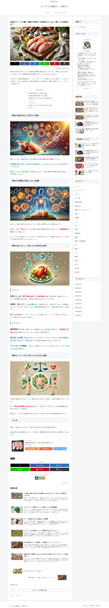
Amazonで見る (32, 448)
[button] (64, 63)
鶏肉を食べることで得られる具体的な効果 (40, 98)
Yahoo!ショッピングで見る (59, 448)
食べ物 (13, 458)
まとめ (31, 107)
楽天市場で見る (46, 448)
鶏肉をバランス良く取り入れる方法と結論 (40, 105)
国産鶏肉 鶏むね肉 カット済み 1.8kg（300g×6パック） (39, 442)
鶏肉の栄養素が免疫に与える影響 (38, 95)
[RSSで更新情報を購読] (43, 478)
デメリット (34, 103)
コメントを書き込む (39, 590)
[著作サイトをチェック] (36, 478)
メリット (33, 100)
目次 (37, 90)
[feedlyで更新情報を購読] (39, 478)
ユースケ (87, 51)
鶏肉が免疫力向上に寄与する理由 (38, 93)
